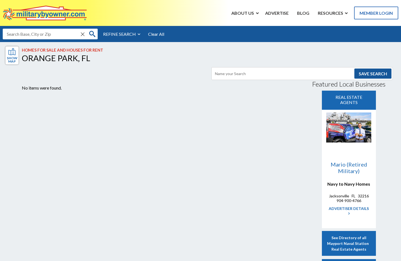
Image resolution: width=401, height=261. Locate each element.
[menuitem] (243, 12)
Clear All (156, 34)
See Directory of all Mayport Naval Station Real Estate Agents (348, 243)
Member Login (376, 13)
